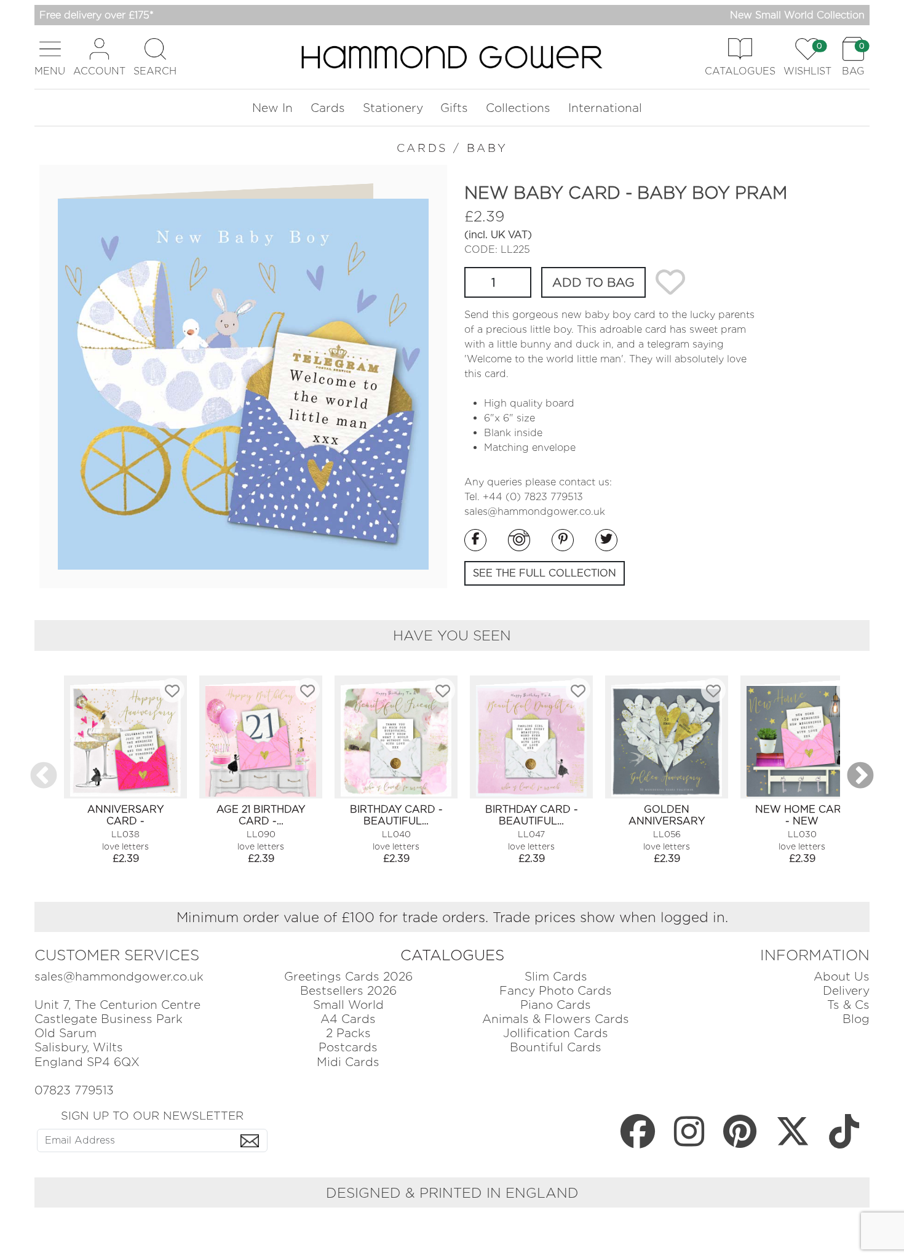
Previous (43, 776)
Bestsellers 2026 (348, 991)
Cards (328, 108)
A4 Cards (348, 1019)
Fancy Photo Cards (555, 991)
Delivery (846, 991)
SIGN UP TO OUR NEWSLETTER (152, 1115)
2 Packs (348, 1033)
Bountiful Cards (555, 1047)
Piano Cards (555, 1005)
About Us (842, 976)
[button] (49, 57)
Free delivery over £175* (96, 15)
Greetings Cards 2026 (348, 976)
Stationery (393, 108)
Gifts (454, 108)
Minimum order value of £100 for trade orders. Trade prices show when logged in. (452, 917)
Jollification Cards (555, 1033)
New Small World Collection (797, 15)
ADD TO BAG (593, 282)
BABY (487, 147)
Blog (856, 1019)
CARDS (422, 147)
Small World (348, 1005)
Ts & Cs (848, 1005)
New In (272, 108)
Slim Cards (556, 976)
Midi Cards (348, 1062)
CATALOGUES (452, 955)
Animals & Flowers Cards (555, 1019)
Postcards (348, 1047)
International (605, 108)
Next (860, 776)
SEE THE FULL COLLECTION (544, 573)
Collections (518, 108)
